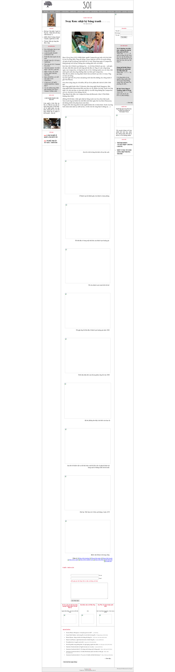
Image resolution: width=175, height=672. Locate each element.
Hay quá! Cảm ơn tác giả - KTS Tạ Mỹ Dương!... (124, 92)
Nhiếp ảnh (73, 11)
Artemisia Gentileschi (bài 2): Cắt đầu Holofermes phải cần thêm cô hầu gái (84, 651)
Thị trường (94, 11)
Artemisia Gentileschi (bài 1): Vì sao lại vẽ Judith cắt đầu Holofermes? (83, 655)
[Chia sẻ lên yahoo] (73, 559)
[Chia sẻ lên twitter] (95, 558)
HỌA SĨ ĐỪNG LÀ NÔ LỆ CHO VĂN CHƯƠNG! (51, 78)
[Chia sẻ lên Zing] (98, 559)
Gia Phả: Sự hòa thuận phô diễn (105, 605)
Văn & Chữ (130, 11)
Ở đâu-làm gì (102, 11)
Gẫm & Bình (65, 11)
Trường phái (110, 11)
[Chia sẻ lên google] (106, 558)
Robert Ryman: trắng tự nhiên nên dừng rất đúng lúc (79, 637)
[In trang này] (108, 561)
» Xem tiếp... (108, 658)
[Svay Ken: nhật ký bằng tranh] (51, 130)
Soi (90, 669)
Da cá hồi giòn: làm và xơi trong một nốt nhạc (52, 50)
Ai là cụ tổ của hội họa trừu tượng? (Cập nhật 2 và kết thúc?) (70, 606)
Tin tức (52, 11)
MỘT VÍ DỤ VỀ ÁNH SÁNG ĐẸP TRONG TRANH (51, 73)
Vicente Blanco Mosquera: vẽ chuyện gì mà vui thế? (79, 632)
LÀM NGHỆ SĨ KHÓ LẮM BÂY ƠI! (50, 53)
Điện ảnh (80, 11)
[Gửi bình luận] (108, 559)
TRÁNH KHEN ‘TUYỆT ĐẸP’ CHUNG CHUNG (52, 68)
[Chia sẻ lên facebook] (83, 558)
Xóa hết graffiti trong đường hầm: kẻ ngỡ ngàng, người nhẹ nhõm (82, 644)
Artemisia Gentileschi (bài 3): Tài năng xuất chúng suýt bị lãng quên (83, 649)
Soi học (125, 11)
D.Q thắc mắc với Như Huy (87, 605)
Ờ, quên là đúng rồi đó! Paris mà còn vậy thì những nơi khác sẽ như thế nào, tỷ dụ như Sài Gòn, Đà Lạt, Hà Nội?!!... (124, 55)
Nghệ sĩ (58, 11)
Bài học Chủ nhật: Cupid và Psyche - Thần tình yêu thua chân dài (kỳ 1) (52, 32)
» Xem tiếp (130, 102)
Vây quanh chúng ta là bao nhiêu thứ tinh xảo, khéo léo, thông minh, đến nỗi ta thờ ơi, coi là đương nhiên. (124, 133)
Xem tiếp (124, 139)
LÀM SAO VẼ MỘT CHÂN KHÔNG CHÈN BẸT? (51, 84)
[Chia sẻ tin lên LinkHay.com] (86, 559)
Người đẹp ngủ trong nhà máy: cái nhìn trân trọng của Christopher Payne (124, 110)
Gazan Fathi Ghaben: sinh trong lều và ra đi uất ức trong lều (81, 635)
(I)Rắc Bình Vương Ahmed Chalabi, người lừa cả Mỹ (52, 37)
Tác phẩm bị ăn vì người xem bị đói (75, 642)
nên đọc (51, 132)
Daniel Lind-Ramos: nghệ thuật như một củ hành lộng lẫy (80, 639)
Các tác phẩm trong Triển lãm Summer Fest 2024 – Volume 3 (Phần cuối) (51, 89)
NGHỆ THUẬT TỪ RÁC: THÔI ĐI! (51, 141)
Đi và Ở (46, 11)
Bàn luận (118, 11)
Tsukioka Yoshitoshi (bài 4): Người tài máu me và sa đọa (80, 647)
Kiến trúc (87, 11)
